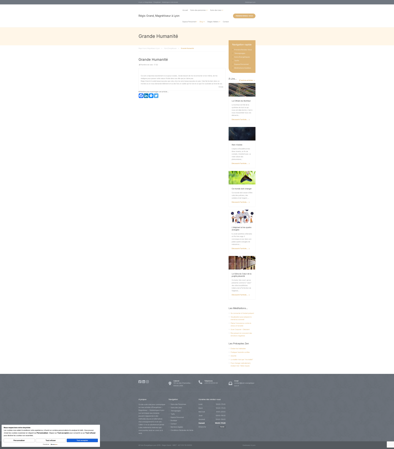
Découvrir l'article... (240, 119)
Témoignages (239, 53)
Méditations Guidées (242, 68)
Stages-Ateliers (212, 22)
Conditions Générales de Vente (182, 430)
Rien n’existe (237, 145)
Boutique (174, 420)
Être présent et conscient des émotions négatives (241, 334)
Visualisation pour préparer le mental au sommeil (241, 318)
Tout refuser (51, 440)
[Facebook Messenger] (151, 95)
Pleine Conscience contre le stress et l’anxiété (241, 324)
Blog (201, 22)
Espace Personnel (189, 22)
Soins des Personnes (178, 404)
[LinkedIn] (143, 381)
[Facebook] (141, 95)
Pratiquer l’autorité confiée (240, 352)
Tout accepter (82, 440)
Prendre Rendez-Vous (243, 50)
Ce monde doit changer (242, 189)
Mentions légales (177, 427)
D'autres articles (246, 80)
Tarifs (236, 61)
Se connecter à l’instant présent (242, 313)
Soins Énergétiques (242, 57)
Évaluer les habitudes (238, 349)
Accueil (185, 10)
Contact (226, 22)
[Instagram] (147, 381)
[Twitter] (156, 95)
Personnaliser (19, 440)
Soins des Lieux (176, 408)
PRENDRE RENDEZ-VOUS (244, 16)
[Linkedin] (146, 95)
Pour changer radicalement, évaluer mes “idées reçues (241, 364)
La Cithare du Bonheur (241, 101)
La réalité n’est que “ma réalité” (242, 359)
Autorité (233, 356)
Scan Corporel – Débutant (240, 329)
